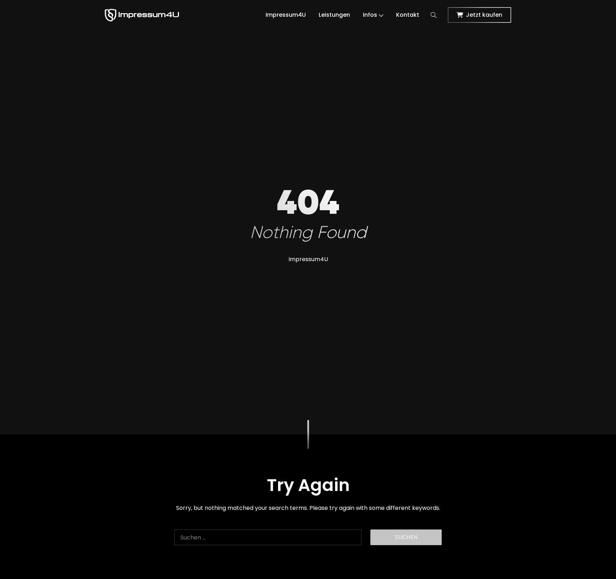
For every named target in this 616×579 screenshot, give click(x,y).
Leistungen (334, 15)
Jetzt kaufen (484, 15)
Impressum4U (286, 15)
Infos (370, 15)
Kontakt (407, 15)
